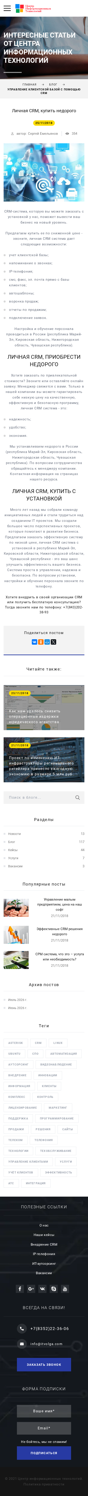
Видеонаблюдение (56, 1064)
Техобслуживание (56, 1151)
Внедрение (17, 1075)
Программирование (57, 1118)
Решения (43, 1129)
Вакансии (15, 866)
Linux (58, 1043)
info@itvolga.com (46, 1344)
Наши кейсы (44, 1235)
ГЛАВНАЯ (30, 84)
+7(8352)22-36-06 (49, 1328)
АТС (11, 1183)
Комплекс (16, 1097)
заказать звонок (44, 1364)
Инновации (47, 1075)
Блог (11, 842)
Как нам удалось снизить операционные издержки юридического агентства (35, 716)
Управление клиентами (28, 1161)
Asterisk (15, 1043)
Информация (19, 1086)
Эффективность (58, 1172)
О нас (44, 1225)
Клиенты (49, 1086)
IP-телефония (44, 1254)
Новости (14, 834)
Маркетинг (58, 1107)
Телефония (44, 1140)
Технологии (18, 1151)
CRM (38, 1043)
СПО (35, 1053)
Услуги (13, 858)
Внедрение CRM (44, 1245)
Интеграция (36, 1183)
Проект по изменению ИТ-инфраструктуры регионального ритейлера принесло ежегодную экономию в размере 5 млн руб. (41, 766)
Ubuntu (14, 1053)
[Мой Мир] (47, 642)
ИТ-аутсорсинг (44, 1264)
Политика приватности (43, 1484)
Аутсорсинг (18, 1064)
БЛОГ (53, 84)
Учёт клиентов (20, 1172)
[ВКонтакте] (34, 642)
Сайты (67, 1129)
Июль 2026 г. (17, 1000)
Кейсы (13, 850)
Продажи (16, 1129)
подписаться (44, 1453)
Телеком (15, 1140)
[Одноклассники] (41, 642)
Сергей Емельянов (43, 134)
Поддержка (18, 1118)
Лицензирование (22, 1107)
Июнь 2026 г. (17, 1008)
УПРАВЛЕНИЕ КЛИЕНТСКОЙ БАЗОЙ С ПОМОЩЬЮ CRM (44, 91)
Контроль (45, 1097)
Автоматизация (63, 1053)
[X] (53, 642)
